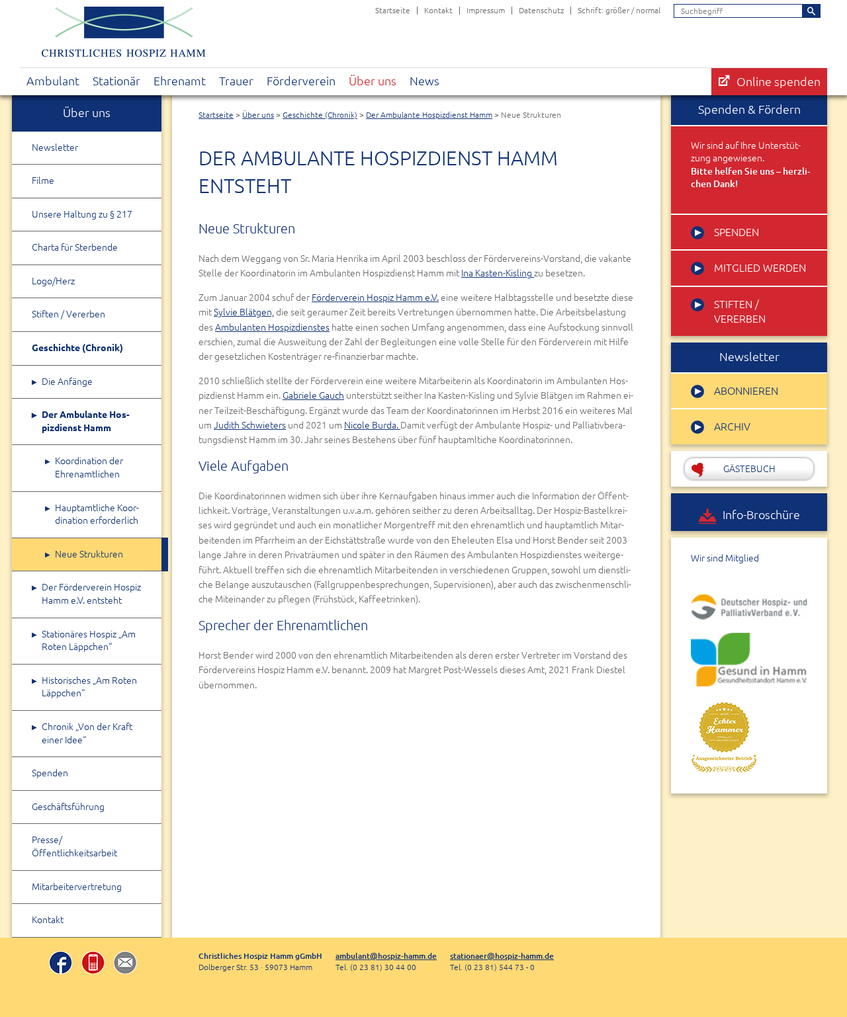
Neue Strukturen (89, 554)
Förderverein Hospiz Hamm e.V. (375, 297)
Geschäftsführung (68, 806)
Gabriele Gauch (313, 395)
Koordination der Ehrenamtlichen (89, 467)
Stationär (116, 81)
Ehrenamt (180, 81)
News (424, 81)
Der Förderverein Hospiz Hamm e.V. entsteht (91, 594)
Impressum (486, 10)
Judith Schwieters (250, 425)
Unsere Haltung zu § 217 (82, 214)
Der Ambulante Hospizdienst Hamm (429, 114)
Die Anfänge (67, 381)
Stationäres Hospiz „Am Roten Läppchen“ (89, 641)
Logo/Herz (53, 281)
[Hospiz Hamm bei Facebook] (60, 964)
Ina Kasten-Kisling (497, 273)
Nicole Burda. (372, 425)
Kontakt (438, 10)
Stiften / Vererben (68, 314)
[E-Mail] (125, 964)
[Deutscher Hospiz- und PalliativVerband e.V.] (749, 607)
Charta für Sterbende (75, 247)
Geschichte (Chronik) (320, 114)
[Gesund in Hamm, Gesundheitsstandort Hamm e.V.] (749, 659)
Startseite (392, 10)
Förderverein (301, 81)
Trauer (236, 81)
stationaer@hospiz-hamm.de (502, 956)
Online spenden (778, 81)
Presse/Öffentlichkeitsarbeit (74, 846)
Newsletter (55, 147)
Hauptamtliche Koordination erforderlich (97, 514)
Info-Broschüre (761, 514)
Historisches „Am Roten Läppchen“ (89, 687)
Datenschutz (541, 10)
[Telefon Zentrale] (93, 964)
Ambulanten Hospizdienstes (272, 327)
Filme (43, 180)
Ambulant (52, 81)
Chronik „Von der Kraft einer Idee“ (87, 733)
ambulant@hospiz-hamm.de (386, 956)
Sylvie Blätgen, (244, 312)
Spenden (50, 773)
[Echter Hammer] (724, 737)
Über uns (372, 81)
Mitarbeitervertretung (77, 886)
